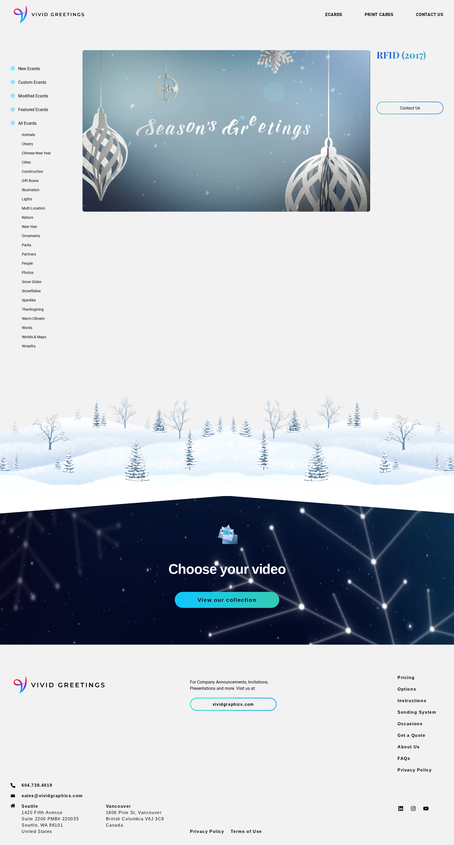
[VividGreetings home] (47, 14)
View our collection (227, 600)
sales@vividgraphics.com (52, 796)
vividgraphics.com (233, 704)
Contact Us (410, 108)
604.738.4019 (37, 785)
